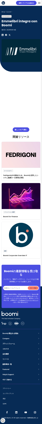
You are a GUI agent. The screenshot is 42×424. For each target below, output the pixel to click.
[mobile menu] (39, 3)
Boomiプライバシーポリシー (29, 300)
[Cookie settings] (2, 420)
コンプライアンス (8, 393)
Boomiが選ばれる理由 (10, 333)
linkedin (16, 412)
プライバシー (7, 388)
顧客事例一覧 (7, 364)
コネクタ (6, 349)
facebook (7, 412)
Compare (6, 338)
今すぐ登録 (33, 288)
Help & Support (8, 374)
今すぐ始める (7, 379)
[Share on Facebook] (6, 35)
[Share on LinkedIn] (3, 35)
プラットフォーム (9, 344)
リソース (6, 359)
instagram (35, 412)
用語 (4, 399)
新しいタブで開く (21, 130)
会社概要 (6, 354)
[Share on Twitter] (10, 35)
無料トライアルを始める (27, 3)
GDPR (4, 404)
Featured (6, 369)
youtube (25, 412)
